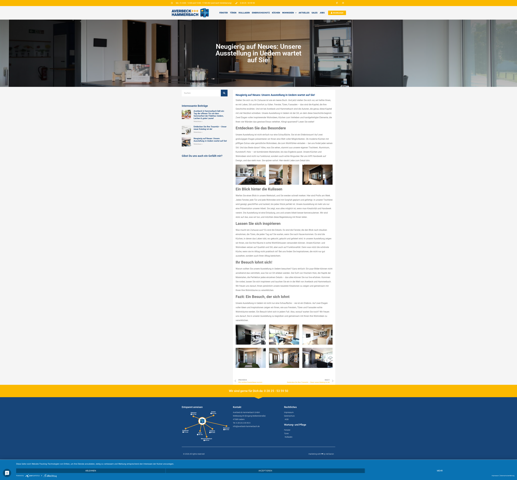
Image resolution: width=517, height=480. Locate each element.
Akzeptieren (265, 470)
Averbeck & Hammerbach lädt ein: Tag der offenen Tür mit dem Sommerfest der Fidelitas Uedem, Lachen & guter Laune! (209, 115)
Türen (233, 13)
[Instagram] (343, 3)
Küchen (276, 13)
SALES (314, 13)
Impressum (495, 475)
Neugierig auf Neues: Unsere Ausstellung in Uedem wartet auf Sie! (210, 139)
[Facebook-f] (337, 3)
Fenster (223, 13)
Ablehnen (90, 470)
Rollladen (244, 13)
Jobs (322, 13)
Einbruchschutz (261, 13)
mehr (440, 470)
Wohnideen (288, 13)
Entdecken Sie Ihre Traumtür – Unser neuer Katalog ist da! (210, 127)
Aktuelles (304, 13)
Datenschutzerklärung (507, 475)
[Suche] (224, 93)
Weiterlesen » (198, 121)
